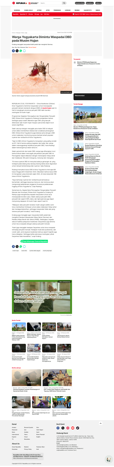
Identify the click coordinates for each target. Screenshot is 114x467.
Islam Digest (39, 429)
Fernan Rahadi (32, 47)
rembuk (77, 10)
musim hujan (47, 108)
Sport (37, 432)
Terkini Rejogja (78, 104)
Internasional (15, 434)
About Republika (16, 447)
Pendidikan (57, 10)
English (38, 437)
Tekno (25, 434)
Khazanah (14, 429)
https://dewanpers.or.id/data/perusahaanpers (25, 458)
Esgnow (14, 437)
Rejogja (18, 32)
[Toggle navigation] (13, 3)
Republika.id (89, 3)
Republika (16, 14)
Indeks (98, 10)
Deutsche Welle (80, 3)
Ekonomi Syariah (28, 427)
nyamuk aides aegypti (34, 250)
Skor (37, 427)
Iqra (25, 429)
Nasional (17, 10)
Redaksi (26, 447)
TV (13, 439)
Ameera (14, 427)
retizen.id (98, 3)
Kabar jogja (28, 10)
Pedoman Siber (40, 447)
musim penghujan (47, 250)
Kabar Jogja (24, 32)
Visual (25, 437)
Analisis (26, 432)
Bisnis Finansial (40, 434)
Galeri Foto (88, 10)
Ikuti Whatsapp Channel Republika (35, 241)
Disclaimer (14, 449)
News (13, 432)
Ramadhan (27, 439)
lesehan (67, 10)
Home (13, 32)
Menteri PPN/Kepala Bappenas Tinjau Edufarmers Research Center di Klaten (88, 63)
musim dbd (24, 250)
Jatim (47, 10)
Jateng (39, 10)
